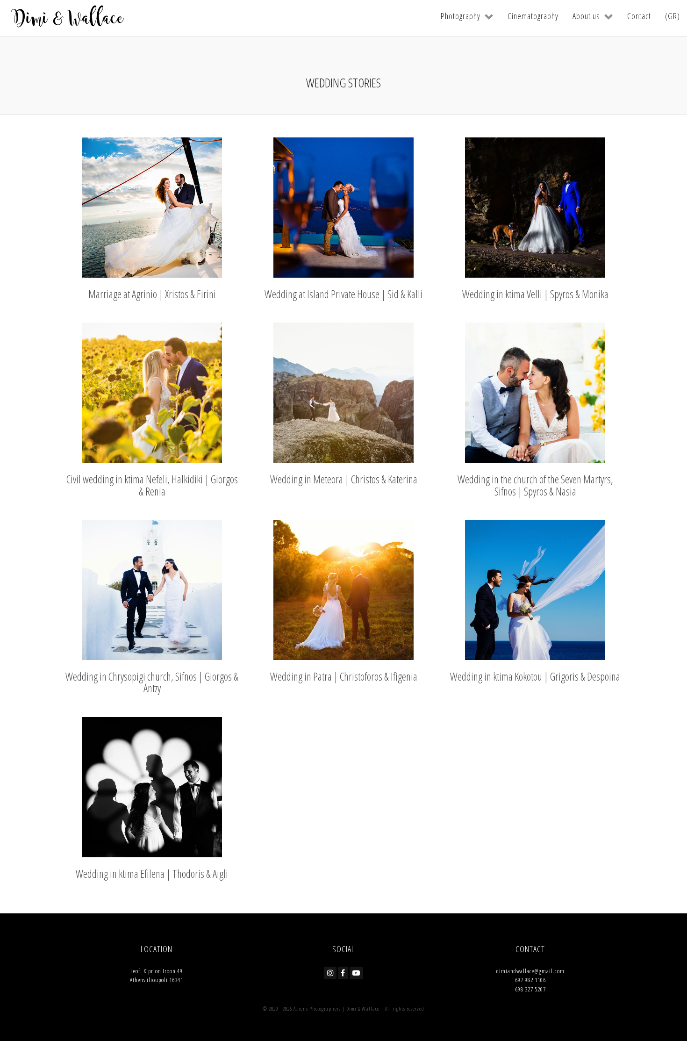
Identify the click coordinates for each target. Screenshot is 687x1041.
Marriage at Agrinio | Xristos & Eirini (152, 294)
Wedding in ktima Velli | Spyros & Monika (535, 294)
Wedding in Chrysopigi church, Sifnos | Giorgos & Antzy (151, 682)
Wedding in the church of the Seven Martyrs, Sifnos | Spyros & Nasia (535, 485)
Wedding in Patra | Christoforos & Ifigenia (343, 676)
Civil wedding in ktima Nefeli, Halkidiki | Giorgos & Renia (152, 485)
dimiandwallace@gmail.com (530, 971)
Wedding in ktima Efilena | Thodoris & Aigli (152, 873)
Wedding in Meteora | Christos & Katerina (343, 479)
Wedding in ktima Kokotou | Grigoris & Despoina (535, 676)
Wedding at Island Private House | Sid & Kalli (343, 294)
